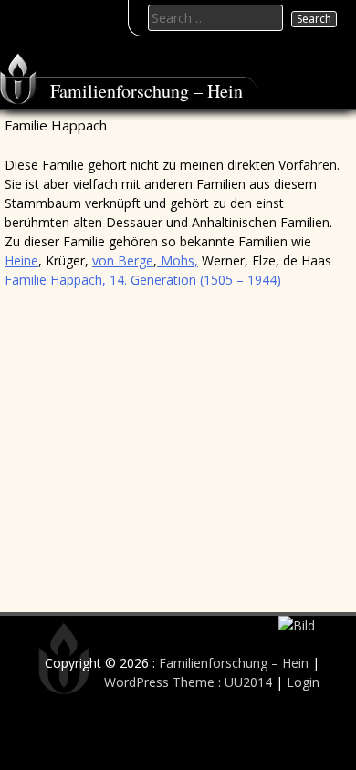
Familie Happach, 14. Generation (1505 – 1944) (143, 279)
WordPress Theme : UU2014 (188, 682)
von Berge (122, 260)
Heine (21, 260)
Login (303, 682)
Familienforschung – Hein (146, 90)
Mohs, (177, 260)
